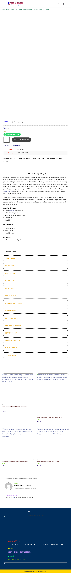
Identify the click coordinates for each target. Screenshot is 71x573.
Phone (10, 549)
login (14, 497)
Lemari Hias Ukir (11, 9)
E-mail (11, 556)
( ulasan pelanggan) (19, 122)
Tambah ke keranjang (21, 139)
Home (3, 9)
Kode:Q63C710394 (10, 158)
